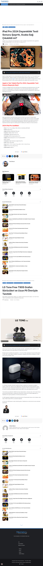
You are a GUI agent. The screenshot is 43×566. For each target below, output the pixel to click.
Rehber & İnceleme (21, 545)
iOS (9, 24)
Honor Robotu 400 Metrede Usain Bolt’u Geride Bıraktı (18, 247)
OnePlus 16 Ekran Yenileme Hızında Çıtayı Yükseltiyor (18, 242)
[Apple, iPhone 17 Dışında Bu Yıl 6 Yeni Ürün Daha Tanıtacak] (35, 177)
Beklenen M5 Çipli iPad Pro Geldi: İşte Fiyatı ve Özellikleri (21, 182)
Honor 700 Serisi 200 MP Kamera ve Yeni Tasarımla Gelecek (19, 261)
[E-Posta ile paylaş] (15, 156)
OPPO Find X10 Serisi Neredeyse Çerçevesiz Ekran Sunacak (19, 223)
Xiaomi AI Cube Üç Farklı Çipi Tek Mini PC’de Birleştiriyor (18, 4)
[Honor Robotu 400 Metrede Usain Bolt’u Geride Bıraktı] (5, 249)
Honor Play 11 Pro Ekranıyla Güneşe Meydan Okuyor (18, 233)
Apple (13, 78)
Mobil (8, 24)
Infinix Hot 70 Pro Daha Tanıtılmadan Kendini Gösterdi (18, 228)
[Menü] (41, 2)
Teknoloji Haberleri (12, 27)
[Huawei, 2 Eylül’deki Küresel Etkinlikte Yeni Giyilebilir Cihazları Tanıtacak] (5, 220)
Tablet (6, 27)
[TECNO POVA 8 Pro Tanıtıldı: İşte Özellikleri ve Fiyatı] (5, 267)
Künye (20, 550)
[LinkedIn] (12, 156)
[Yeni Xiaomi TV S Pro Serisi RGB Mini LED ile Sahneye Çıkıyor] (5, 258)
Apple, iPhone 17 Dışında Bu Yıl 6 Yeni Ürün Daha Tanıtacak (35, 182)
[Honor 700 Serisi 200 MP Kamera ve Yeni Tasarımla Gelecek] (5, 263)
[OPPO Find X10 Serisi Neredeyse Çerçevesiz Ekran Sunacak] (5, 225)
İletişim (20, 552)
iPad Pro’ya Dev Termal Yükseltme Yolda (6, 182)
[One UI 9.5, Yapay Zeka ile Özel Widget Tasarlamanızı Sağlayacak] (5, 253)
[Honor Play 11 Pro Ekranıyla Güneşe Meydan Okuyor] (5, 235)
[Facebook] (7, 156)
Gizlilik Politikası (21, 553)
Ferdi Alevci (12, 161)
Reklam (20, 548)
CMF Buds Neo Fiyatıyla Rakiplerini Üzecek (16, 237)
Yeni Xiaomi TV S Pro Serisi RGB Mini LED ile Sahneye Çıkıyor (20, 256)
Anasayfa (4, 24)
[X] (10, 156)
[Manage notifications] (2, 564)
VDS (16, 562)
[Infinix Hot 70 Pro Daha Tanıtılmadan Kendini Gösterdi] (5, 230)
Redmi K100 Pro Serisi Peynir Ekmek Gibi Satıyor (17, 204)
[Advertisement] (21, 14)
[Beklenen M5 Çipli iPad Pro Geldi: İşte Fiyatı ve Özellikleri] (21, 177)
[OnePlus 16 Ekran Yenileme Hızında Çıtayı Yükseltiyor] (5, 244)
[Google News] (24, 152)
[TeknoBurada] (5, 1)
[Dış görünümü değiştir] (38, 2)
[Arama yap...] (39, 2)
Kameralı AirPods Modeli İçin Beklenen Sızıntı (17, 209)
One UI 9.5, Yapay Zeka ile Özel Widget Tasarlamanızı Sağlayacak (20, 251)
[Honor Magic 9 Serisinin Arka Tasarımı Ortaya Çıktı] (5, 216)
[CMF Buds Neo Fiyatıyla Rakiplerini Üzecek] (5, 239)
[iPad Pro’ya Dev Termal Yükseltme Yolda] (8, 177)
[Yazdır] (17, 156)
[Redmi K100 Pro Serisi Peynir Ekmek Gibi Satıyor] (5, 206)
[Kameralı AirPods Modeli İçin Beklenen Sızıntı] (5, 211)
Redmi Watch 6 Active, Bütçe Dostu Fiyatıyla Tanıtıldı (18, 270)
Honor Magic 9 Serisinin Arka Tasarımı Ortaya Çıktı (18, 214)
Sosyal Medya (20, 543)
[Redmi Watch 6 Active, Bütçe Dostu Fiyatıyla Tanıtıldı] (5, 272)
